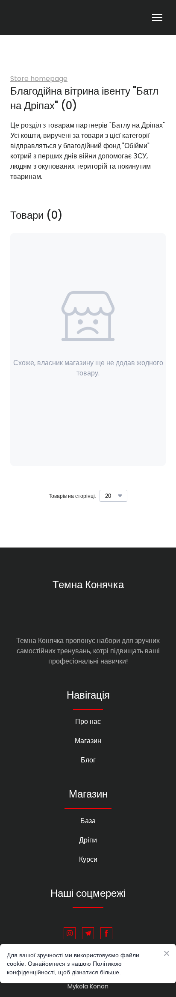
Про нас (88, 721)
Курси (88, 859)
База (88, 821)
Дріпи (88, 840)
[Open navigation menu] (157, 17)
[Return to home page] (43, 17)
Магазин (88, 741)
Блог (88, 760)
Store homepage (38, 78)
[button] (70, 933)
